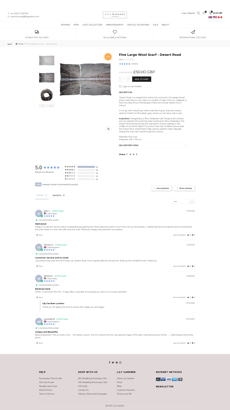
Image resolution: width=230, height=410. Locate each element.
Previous (43, 105)
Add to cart (142, 79)
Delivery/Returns (128, 145)
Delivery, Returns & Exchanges (92, 394)
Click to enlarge (108, 128)
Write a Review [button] (185, 188)
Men (76, 25)
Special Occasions (138, 25)
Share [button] (40, 235)
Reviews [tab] (40, 195)
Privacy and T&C (124, 394)
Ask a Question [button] (163, 188)
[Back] (9, 43)
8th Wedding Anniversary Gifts (92, 378)
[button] (188, 235)
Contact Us (83, 390)
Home (20, 44)
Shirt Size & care (46, 382)
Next (51, 105)
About (165, 25)
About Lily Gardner (125, 378)
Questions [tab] (57, 195)
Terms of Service (47, 394)
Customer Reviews (126, 390)
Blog (119, 386)
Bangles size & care (48, 386)
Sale (155, 25)
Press (119, 382)
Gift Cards (82, 386)
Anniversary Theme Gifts (50, 378)
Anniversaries (114, 25)
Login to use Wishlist (132, 86)
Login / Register (188, 13)
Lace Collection (92, 25)
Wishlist (205, 12)
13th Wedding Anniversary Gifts (92, 382)
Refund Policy (45, 390)
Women (65, 25)
